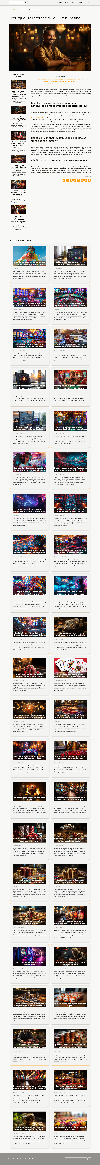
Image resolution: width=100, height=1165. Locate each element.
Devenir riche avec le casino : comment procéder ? (29, 922)
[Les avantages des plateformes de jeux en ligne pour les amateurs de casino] (29, 297)
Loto (66, 3)
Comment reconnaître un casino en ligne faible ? (19, 119)
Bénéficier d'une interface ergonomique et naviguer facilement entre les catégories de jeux (60, 79)
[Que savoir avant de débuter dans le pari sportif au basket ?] (70, 833)
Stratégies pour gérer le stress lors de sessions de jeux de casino (70, 386)
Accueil (11, 10)
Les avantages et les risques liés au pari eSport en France (29, 757)
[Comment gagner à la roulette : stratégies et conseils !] (70, 1080)
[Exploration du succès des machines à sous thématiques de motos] (29, 585)
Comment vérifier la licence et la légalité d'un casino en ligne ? (70, 551)
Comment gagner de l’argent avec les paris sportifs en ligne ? (30, 1128)
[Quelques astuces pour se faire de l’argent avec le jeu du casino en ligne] (18, 84)
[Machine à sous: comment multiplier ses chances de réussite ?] (18, 184)
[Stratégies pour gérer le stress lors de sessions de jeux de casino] (70, 379)
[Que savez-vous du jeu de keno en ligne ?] (70, 997)
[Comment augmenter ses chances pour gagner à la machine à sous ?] (18, 209)
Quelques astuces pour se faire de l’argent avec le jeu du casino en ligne (19, 93)
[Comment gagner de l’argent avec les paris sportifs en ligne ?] (29, 1121)
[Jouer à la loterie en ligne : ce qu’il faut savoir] (70, 1121)
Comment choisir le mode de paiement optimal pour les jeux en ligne (29, 429)
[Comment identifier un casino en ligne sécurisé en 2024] (29, 379)
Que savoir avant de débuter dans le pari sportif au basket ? (70, 840)
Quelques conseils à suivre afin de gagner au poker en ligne (70, 1045)
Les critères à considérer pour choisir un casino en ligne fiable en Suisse (70, 676)
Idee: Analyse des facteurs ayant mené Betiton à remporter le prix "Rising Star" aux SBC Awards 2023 (29, 717)
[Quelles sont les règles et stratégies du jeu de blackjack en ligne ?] (29, 1039)
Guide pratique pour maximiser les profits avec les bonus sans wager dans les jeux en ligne (70, 264)
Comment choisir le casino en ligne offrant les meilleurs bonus (70, 304)
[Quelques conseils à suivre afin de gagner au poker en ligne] (70, 1039)
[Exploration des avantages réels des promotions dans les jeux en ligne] (29, 462)
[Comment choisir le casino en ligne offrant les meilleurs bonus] (70, 297)
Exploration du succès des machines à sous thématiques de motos (29, 593)
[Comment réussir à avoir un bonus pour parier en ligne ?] (18, 135)
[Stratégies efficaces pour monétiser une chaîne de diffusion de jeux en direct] (29, 503)
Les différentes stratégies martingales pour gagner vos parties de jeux (30, 882)
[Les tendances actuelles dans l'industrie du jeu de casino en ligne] (29, 338)
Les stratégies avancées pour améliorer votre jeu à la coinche (70, 634)
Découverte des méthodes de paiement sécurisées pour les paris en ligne (70, 511)
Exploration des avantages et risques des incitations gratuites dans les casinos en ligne (70, 429)
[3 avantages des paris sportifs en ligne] (29, 791)
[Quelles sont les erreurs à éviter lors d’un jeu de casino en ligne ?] (18, 159)
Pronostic (59, 3)
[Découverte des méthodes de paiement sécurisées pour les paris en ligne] (70, 503)
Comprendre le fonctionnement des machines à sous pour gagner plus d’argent (70, 799)
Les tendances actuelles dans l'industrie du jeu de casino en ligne (30, 346)
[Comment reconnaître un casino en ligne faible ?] (18, 110)
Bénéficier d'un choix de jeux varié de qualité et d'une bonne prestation (60, 81)
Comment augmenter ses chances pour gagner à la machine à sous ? (18, 219)
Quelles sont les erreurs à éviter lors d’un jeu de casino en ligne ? (18, 168)
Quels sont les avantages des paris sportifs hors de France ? (70, 881)
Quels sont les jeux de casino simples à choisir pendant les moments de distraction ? (29, 676)
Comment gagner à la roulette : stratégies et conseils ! (70, 1087)
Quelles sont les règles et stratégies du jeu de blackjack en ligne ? (29, 1046)
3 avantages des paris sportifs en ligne (29, 798)
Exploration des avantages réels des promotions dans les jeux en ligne (29, 470)
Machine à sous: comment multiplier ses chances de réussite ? (18, 193)
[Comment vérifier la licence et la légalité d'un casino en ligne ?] (70, 544)
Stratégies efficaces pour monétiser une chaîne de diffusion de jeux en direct (29, 511)
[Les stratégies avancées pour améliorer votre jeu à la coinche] (70, 627)
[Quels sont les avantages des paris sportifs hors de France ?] (70, 874)
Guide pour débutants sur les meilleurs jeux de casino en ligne (70, 345)
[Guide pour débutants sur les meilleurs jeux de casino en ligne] (70, 338)
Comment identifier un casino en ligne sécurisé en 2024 (29, 386)
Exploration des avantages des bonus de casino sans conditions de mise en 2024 (29, 635)
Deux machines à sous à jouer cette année (30, 963)
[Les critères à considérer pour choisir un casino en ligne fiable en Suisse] (70, 668)
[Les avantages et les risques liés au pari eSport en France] (29, 750)
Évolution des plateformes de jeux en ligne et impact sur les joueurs (30, 551)
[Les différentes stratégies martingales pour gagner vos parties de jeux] (29, 874)
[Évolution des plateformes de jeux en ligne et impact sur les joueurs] (29, 544)
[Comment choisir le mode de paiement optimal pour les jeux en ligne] (29, 421)
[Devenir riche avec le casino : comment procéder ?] (29, 915)
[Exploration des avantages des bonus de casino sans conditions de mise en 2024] (29, 627)
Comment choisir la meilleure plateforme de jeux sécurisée (70, 592)
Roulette (80, 3)
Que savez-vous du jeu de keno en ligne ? (70, 1004)
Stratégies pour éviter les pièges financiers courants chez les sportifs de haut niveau (29, 264)
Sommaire (61, 76)
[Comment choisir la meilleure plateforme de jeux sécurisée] (70, 585)
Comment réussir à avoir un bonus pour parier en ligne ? (18, 143)
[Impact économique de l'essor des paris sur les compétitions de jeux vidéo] (70, 462)
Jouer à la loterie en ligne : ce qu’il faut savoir (70, 1128)
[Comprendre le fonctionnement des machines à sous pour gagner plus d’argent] (70, 791)
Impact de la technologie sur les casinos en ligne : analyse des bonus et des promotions (70, 758)
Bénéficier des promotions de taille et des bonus (60, 84)
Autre (87, 3)
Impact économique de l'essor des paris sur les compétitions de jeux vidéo (70, 470)
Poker (72, 3)
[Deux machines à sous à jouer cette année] (29, 956)
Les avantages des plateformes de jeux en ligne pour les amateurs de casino (29, 305)
